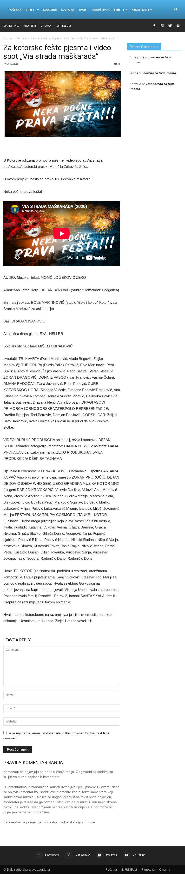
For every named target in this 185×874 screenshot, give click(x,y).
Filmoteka (148, 870)
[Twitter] (170, 25)
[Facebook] (154, 25)
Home (7, 38)
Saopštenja (101, 9)
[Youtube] (178, 25)
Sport (83, 9)
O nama (45, 25)
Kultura (67, 9)
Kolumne (50, 9)
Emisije (119, 9)
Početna (14, 9)
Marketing (11, 25)
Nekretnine (140, 9)
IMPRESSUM (63, 25)
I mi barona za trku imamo (156, 73)
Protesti (29, 25)
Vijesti (30, 9)
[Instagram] (162, 25)
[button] (176, 9)
